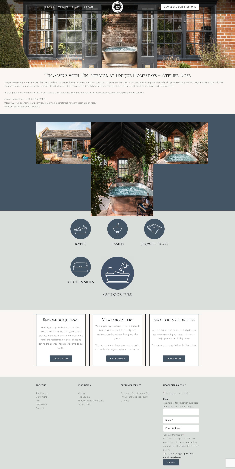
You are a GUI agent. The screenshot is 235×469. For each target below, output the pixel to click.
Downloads (41, 404)
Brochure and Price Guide (91, 400)
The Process (42, 393)
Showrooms (84, 404)
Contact (40, 408)
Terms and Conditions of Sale (135, 393)
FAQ (38, 400)
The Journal (84, 397)
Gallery (81, 393)
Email (166, 399)
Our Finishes (42, 397)
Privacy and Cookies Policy (134, 397)
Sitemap (125, 400)
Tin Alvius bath (64, 92)
